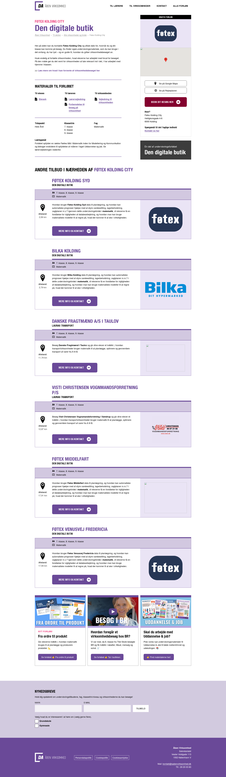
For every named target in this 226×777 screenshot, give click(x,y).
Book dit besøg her (162, 102)
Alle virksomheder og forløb (75, 35)
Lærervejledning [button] (77, 99)
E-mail (87, 702)
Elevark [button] (42, 99)
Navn (37, 702)
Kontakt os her (152, 130)
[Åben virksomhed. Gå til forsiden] (50, 5)
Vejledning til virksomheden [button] (106, 101)
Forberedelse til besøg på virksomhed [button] (77, 107)
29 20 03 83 (185, 766)
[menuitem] (116, 6)
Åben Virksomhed (42, 35)
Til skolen (57, 35)
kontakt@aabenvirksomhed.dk (177, 763)
